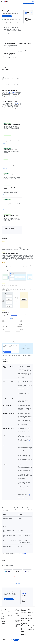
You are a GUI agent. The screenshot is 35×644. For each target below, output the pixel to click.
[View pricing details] (5, 556)
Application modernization (17, 613)
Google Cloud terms (15, 637)
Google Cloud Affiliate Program (23, 610)
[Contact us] (20, 4)
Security (16, 619)
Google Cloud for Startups (23, 631)
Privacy (7, 637)
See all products (10, 615)
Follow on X (29, 624)
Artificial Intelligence (16, 617)
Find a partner (24, 598)
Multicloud (2, 616)
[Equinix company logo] (17, 577)
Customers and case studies (3, 621)
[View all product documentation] (9, 231)
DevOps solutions (17, 624)
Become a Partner (30, 612)
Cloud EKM (16, 103)
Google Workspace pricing (10, 613)
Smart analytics (17, 615)
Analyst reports (3, 623)
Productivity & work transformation (17, 621)
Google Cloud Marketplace (23, 616)
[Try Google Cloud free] (7, 16)
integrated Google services (11, 92)
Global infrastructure (3, 618)
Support (22, 620)
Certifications (23, 627)
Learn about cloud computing (24, 619)
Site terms (10, 637)
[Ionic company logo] (17, 571)
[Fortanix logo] (7, 571)
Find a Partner (30, 611)
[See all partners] (17, 584)
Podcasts (29, 615)
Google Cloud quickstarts (23, 614)
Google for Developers (23, 629)
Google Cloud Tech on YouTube (31, 622)
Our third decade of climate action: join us (28, 637)
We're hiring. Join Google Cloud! (30, 627)
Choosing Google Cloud (3, 610)
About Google (3, 637)
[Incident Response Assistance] (28, 4)
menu (1, 1)
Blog (1, 626)
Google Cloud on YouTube (30, 620)
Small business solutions (17, 626)
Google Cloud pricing (10, 611)
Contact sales (24, 593)
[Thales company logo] (27, 571)
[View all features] (4, 113)
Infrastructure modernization (17, 610)
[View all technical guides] (6, 336)
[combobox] (4, 642)
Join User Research (31, 625)
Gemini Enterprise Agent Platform (13, 355)
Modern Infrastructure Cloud (3, 614)
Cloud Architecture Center (24, 624)
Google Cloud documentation (23, 612)
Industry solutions (17, 622)
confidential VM (14, 315)
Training (22, 625)
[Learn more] (5, 131)
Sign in (33, 1)
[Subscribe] (16, 640)
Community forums (31, 629)
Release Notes (23, 634)
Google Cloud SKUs (24, 553)
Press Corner (30, 618)
